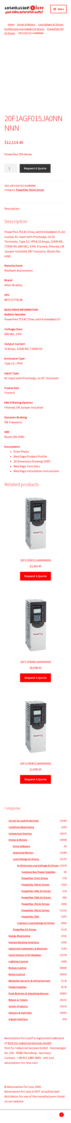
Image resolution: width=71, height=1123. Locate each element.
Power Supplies (18, 987)
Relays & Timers (18, 1000)
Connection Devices (20, 833)
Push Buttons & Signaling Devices (29, 993)
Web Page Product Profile (30, 456)
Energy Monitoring (19, 936)
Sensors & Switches (20, 1012)
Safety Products (18, 1006)
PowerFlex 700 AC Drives (35, 884)
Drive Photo (21, 451)
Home (11, 24)
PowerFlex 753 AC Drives (30, 189)
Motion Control (17, 968)
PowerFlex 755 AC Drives (35, 910)
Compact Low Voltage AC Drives (36, 923)
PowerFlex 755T (30, 916)
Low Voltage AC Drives (50, 24)
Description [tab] (12, 208)
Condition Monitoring (21, 827)
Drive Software (21, 846)
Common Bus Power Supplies (38, 872)
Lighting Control (18, 961)
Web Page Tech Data (26, 466)
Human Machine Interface (24, 942)
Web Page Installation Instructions (36, 471)
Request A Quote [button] (35, 576)
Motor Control (17, 974)
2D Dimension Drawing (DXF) (31, 461)
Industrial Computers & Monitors (28, 948)
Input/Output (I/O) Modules (25, 955)
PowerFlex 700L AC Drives (36, 891)
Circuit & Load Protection (24, 820)
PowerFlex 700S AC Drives (36, 897)
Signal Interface (18, 1019)
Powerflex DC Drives (24, 929)
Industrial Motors (23, 852)
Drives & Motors (26, 24)
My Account (12, 1116)
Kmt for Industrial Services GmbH (29, 1043)
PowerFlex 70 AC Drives (34, 878)
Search (35, 1116)
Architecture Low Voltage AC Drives (24, 29)
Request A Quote (35, 168)
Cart (54, 1113)
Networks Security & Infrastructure (29, 980)
